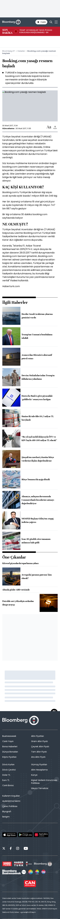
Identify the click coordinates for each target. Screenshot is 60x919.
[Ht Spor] (29, 863)
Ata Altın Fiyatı (38, 757)
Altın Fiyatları (37, 736)
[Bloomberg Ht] (43, 863)
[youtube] (26, 849)
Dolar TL (6, 774)
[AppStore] (9, 835)
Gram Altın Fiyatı (39, 741)
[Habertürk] (7, 863)
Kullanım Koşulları (11, 795)
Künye (34, 774)
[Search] (51, 22)
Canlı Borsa (8, 785)
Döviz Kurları (8, 764)
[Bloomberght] (11, 22)
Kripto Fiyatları (9, 757)
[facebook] (11, 849)
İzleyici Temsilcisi (39, 788)
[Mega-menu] (56, 22)
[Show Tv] (30, 872)
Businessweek (9, 736)
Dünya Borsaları (10, 751)
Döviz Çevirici (9, 769)
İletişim (6, 816)
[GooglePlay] (25, 835)
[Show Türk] (37, 872)
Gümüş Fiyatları (39, 764)
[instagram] (17, 849)
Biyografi (6, 811)
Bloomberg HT (8, 51)
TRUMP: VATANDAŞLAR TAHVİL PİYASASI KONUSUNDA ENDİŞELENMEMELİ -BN (35, 31)
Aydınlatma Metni (11, 801)
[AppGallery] (41, 835)
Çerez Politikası (9, 806)
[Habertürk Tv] (18, 863)
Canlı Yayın (8, 741)
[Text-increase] (49, 127)
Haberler (21, 51)
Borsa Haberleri (9, 746)
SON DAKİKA (7, 31)
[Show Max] (43, 872)
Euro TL (5, 780)
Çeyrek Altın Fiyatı (40, 746)
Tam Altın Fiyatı (39, 751)
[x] (3, 849)
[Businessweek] (14, 872)
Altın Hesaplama (39, 769)
